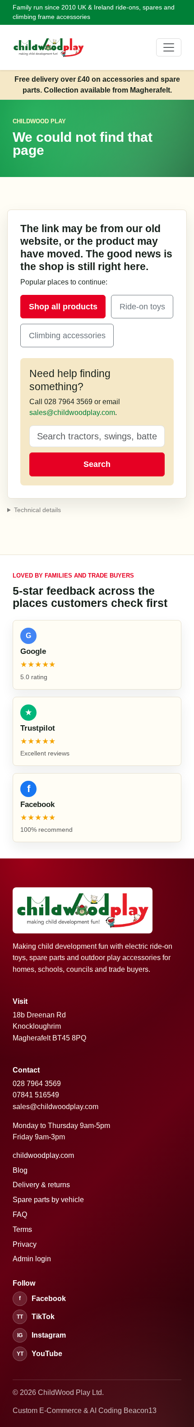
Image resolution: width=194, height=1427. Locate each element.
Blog (20, 1170)
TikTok (36, 1316)
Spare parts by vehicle (48, 1199)
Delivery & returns (41, 1185)
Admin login (32, 1259)
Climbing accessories (67, 335)
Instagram (41, 1335)
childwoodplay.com (43, 1155)
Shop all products (63, 306)
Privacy (25, 1244)
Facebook (42, 1298)
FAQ (20, 1214)
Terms (22, 1229)
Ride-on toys (142, 306)
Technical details (37, 510)
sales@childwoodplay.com (72, 412)
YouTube (40, 1353)
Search (97, 464)
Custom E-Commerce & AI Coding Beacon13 (85, 1410)
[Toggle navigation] (168, 47)
